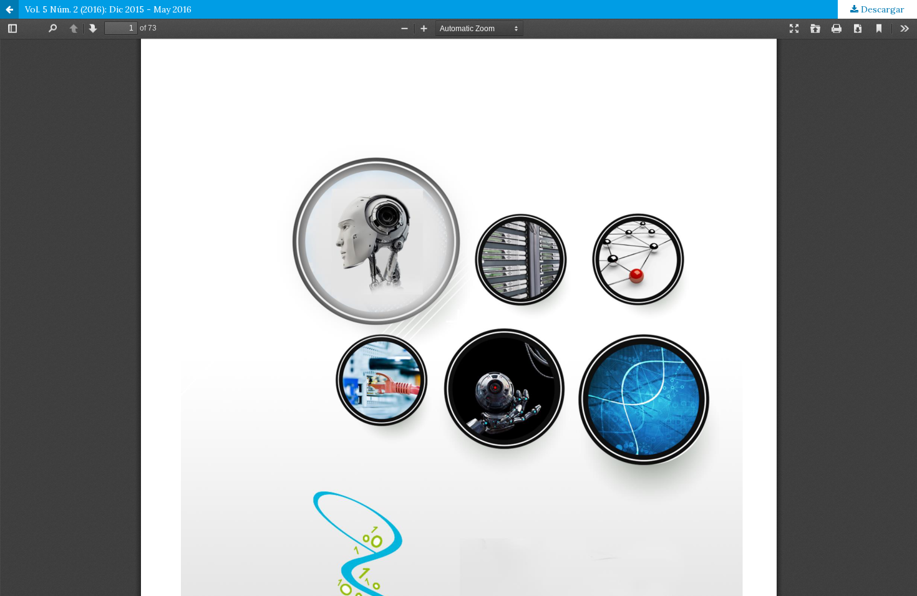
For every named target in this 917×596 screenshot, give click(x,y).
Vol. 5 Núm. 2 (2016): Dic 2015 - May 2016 (108, 9)
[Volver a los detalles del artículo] (9, 9)
